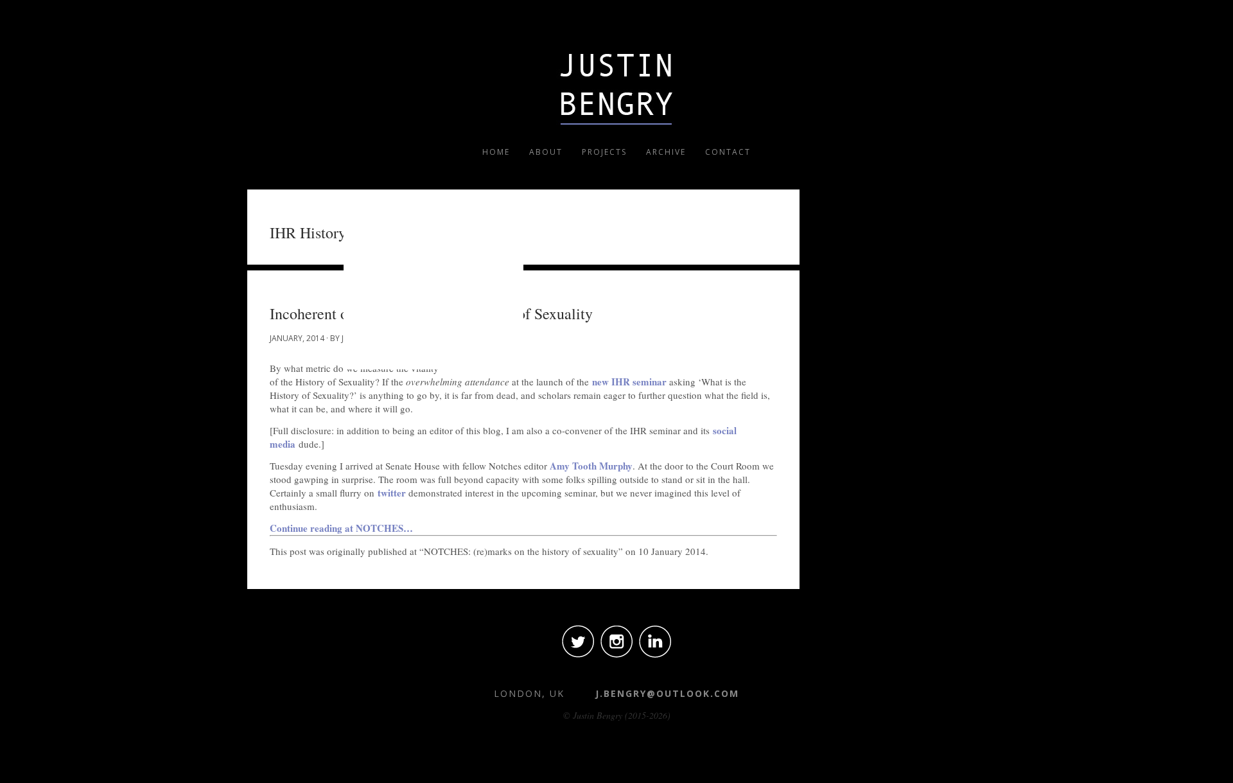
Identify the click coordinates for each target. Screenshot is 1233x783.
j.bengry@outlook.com (667, 693)
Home (496, 151)
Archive (666, 151)
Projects (604, 151)
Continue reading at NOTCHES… (341, 528)
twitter (392, 493)
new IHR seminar (629, 381)
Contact (728, 151)
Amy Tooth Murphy (590, 466)
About (546, 151)
